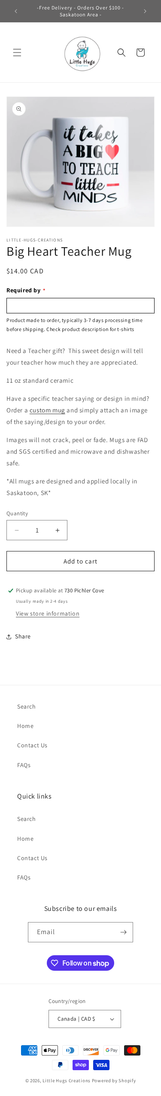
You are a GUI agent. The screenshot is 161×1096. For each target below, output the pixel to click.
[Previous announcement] (15, 11)
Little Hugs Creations (67, 1080)
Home (25, 726)
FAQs (23, 765)
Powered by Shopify (114, 1080)
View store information (47, 613)
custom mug (47, 410)
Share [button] (23, 636)
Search (26, 706)
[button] (17, 52)
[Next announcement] (145, 11)
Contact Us (32, 745)
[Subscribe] (123, 932)
